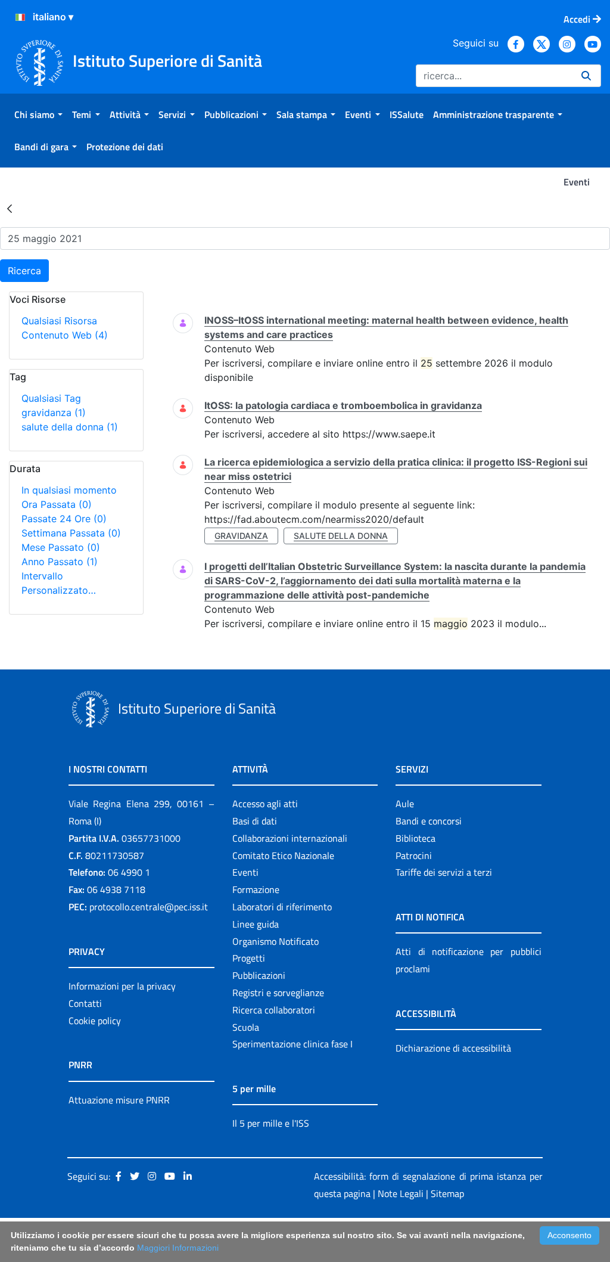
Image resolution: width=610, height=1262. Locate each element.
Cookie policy (95, 1020)
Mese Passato (60, 547)
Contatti (85, 1003)
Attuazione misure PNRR (119, 1100)
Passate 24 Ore (64, 519)
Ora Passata (56, 504)
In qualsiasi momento (69, 490)
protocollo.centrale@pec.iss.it (148, 907)
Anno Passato (59, 562)
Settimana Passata (71, 533)
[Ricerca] (586, 75)
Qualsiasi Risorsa (59, 321)
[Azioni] (20, 17)
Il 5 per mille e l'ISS (270, 1123)
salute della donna (69, 427)
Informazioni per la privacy (122, 986)
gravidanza (53, 412)
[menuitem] (38, 114)
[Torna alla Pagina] (9, 208)
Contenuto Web (64, 335)
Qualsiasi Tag (51, 398)
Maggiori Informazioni (178, 1247)
